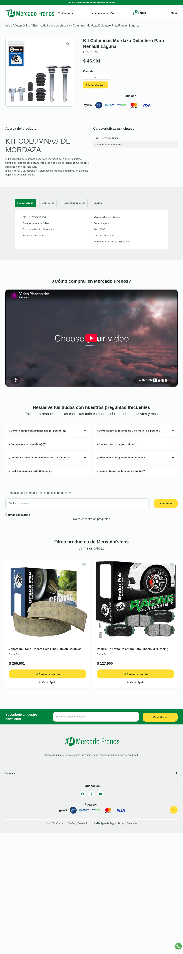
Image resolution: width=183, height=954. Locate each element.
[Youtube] (100, 794)
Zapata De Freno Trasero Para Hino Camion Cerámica (45, 649)
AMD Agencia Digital (106, 823)
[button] (47, 681)
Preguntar (166, 503)
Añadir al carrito (95, 85)
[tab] (25, 203)
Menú (174, 12)
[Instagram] (91, 794)
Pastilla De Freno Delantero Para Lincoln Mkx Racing (132, 649)
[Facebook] (83, 794)
